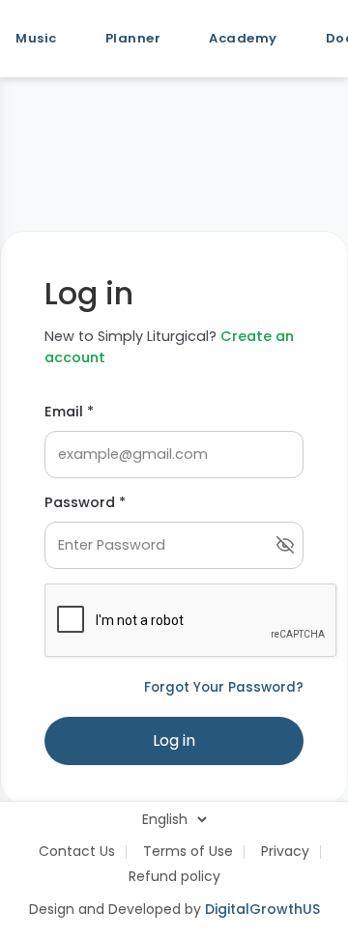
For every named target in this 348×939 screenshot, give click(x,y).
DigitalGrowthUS (262, 909)
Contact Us (77, 851)
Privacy (285, 851)
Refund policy (174, 876)
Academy (243, 38)
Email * (69, 411)
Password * (85, 502)
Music (36, 38)
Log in (174, 740)
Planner (133, 38)
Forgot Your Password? (224, 687)
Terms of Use (188, 851)
